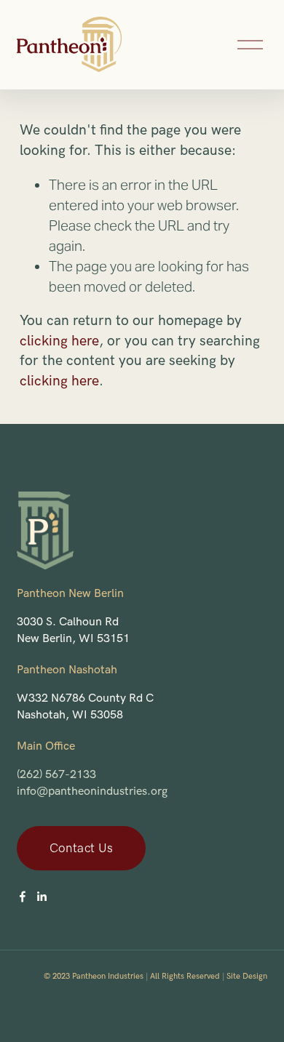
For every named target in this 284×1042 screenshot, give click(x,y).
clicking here (59, 341)
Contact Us (81, 848)
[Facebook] (22, 896)
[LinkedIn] (41, 896)
